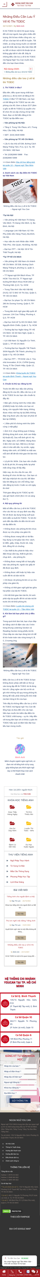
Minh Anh (16, 952)
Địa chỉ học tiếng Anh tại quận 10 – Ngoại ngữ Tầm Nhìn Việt (19, 165)
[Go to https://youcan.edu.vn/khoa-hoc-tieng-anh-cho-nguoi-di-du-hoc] (29, 843)
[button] (20, 914)
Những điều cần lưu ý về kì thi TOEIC (19, 72)
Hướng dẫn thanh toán (13, 1151)
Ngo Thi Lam (16, 901)
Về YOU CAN (10, 1144)
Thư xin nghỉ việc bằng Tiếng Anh (20, 920)
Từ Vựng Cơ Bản (17, 866)
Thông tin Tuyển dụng (13, 1147)
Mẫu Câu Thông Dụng (19, 871)
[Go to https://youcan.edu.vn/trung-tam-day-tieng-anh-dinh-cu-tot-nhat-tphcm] (12, 843)
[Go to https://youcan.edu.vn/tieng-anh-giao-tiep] (12, 810)
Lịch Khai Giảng (17, 882)
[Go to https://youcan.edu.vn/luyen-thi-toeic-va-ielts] (29, 827)
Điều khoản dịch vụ (12, 1157)
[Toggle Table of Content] (29, 69)
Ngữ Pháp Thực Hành (19, 860)
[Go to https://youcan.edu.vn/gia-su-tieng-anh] (12, 827)
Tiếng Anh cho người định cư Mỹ (21, 896)
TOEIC (6, 99)
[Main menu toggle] (4, 4)
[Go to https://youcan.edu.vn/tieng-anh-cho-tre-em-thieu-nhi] (29, 810)
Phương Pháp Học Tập (20, 876)
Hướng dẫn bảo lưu (12, 1154)
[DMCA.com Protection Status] (12, 1211)
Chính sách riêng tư (12, 1161)
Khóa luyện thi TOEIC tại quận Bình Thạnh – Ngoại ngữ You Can (19, 376)
